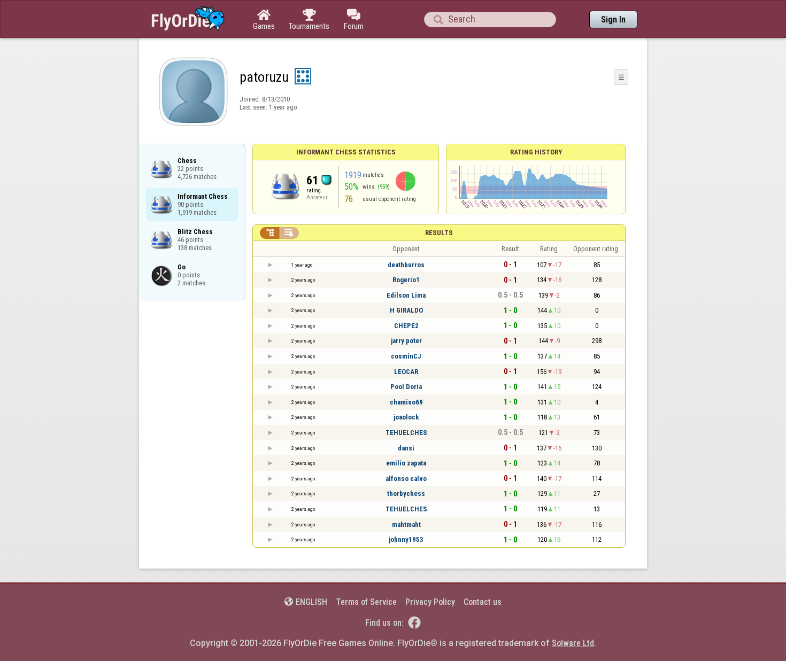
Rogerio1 (406, 280)
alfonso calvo (406, 479)
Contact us (483, 602)
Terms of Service (366, 602)
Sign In (613, 19)
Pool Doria (406, 387)
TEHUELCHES (406, 433)
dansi (406, 448)
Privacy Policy (430, 602)
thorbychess (406, 493)
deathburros (406, 265)
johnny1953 (406, 539)
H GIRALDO (406, 310)
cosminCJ (406, 356)
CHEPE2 (406, 326)
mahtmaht (406, 524)
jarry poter (406, 341)
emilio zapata (406, 463)
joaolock (406, 417)
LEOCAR (406, 372)
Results (439, 233)
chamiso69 (406, 402)
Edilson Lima (406, 295)
